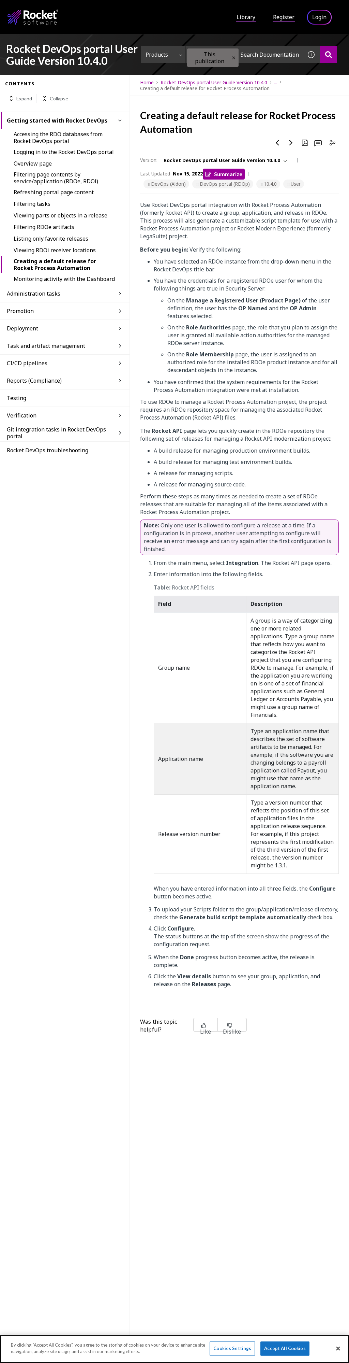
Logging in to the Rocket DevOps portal (64, 152)
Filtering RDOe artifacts (44, 227)
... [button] (275, 82)
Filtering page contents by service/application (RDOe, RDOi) (56, 178)
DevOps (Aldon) (168, 184)
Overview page (33, 163)
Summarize (228, 174)
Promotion (20, 311)
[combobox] (244, 54)
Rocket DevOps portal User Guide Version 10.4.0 (214, 82)
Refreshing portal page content (54, 192)
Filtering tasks (32, 204)
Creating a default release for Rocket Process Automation (55, 264)
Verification (21, 415)
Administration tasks (33, 293)
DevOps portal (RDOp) (225, 184)
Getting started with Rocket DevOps (57, 120)
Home (147, 82)
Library (246, 17)
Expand (24, 98)
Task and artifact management (46, 346)
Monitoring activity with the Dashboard (64, 279)
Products (157, 54)
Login (319, 17)
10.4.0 (270, 184)
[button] (233, 57)
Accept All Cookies (284, 1348)
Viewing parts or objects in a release (60, 215)
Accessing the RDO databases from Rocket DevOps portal (58, 137)
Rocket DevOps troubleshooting (47, 450)
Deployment (22, 328)
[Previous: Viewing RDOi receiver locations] (277, 143)
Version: (148, 160)
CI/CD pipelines (27, 363)
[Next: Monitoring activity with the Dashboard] (291, 143)
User (296, 184)
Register (283, 17)
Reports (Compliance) (34, 380)
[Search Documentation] (328, 54)
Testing (16, 398)
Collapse (59, 98)
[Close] (338, 1348)
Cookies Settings (232, 1348)
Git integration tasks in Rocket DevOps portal (56, 433)
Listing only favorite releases (51, 238)
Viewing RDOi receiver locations (55, 250)
